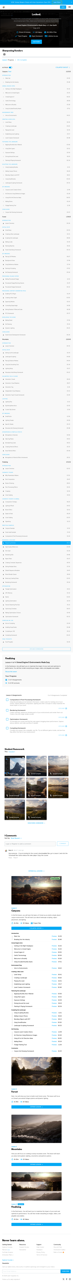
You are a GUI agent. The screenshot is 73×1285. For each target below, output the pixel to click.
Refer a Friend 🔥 (59, 1252)
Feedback (39, 1249)
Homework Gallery (59, 1249)
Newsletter (22, 1249)
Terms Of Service (41, 1255)
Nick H (11, 850)
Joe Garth (53, 25)
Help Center (40, 1247)
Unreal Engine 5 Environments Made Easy (33, 662)
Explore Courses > (8, 1260)
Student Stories (24, 1247)
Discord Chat (58, 1247)
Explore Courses (7, 1247)
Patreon (4, 1249)
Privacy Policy (40, 1252)
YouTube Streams (7, 1252)
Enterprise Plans (7, 1255)
